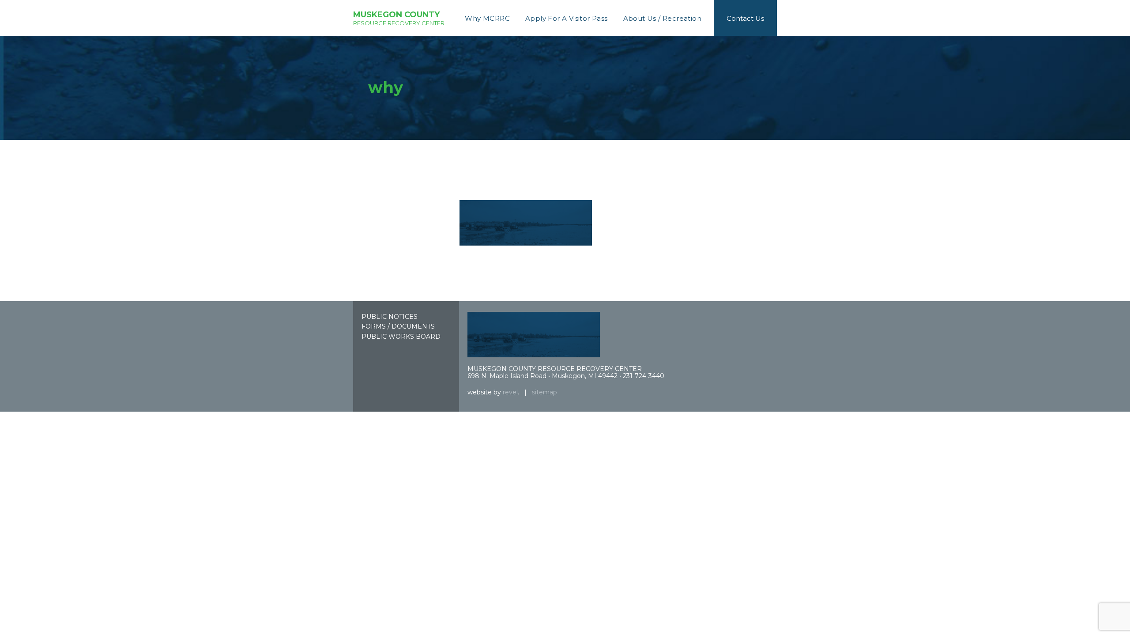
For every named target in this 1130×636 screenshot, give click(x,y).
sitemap (544, 392)
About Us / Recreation (662, 18)
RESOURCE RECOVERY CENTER (398, 18)
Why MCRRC (487, 18)
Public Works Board (401, 337)
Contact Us (745, 18)
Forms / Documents (398, 326)
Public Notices (390, 317)
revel (510, 392)
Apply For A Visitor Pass (566, 18)
